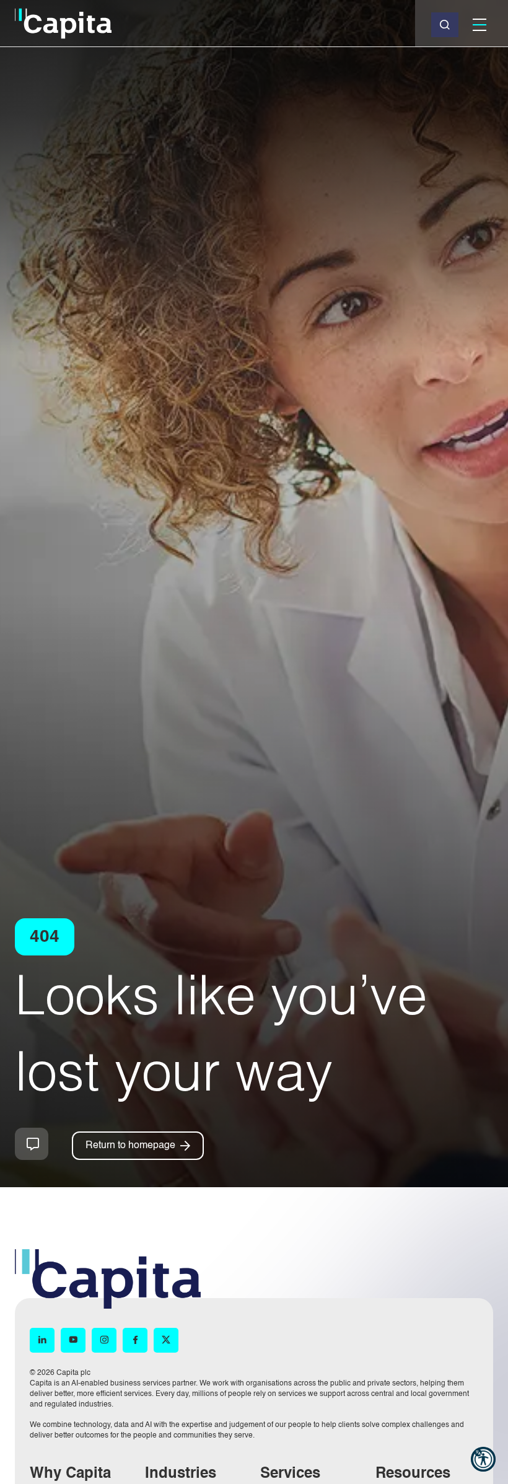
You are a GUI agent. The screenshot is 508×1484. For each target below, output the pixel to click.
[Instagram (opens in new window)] (104, 1340)
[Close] (444, 24)
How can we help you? (31, 1144)
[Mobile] (479, 24)
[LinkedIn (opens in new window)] (42, 1340)
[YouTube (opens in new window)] (73, 1340)
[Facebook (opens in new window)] (135, 1340)
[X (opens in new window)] (166, 1340)
